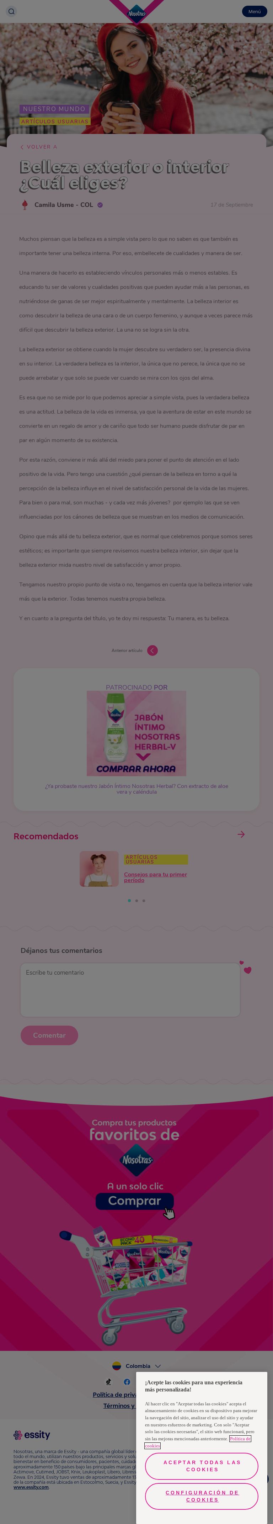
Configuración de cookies (202, 1496)
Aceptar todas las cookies (202, 1466)
